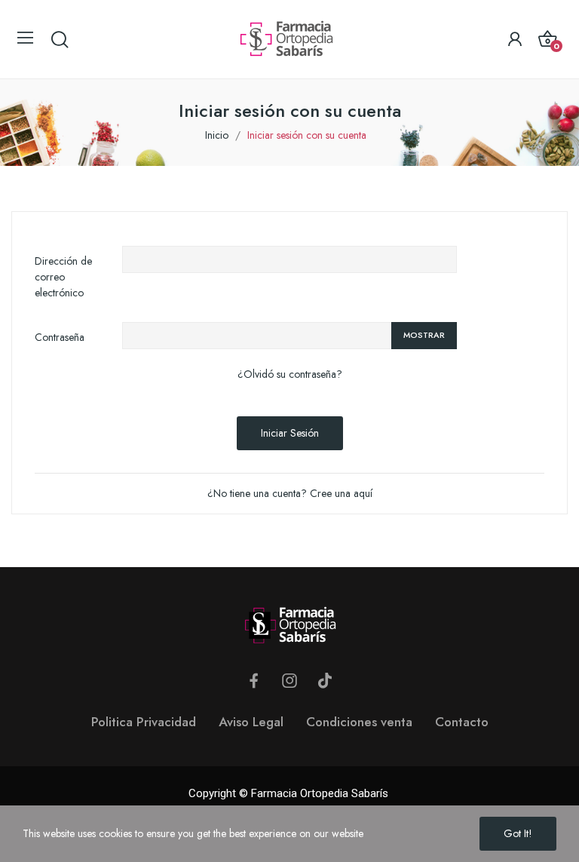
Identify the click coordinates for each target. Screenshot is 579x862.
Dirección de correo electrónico (63, 276)
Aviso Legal (251, 722)
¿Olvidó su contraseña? (289, 374)
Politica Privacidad (143, 722)
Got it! (518, 833)
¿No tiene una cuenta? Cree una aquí (289, 493)
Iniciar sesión (290, 432)
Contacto (462, 722)
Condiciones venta (359, 722)
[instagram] (289, 681)
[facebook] (254, 681)
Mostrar (424, 335)
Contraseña (59, 337)
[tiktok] (325, 681)
